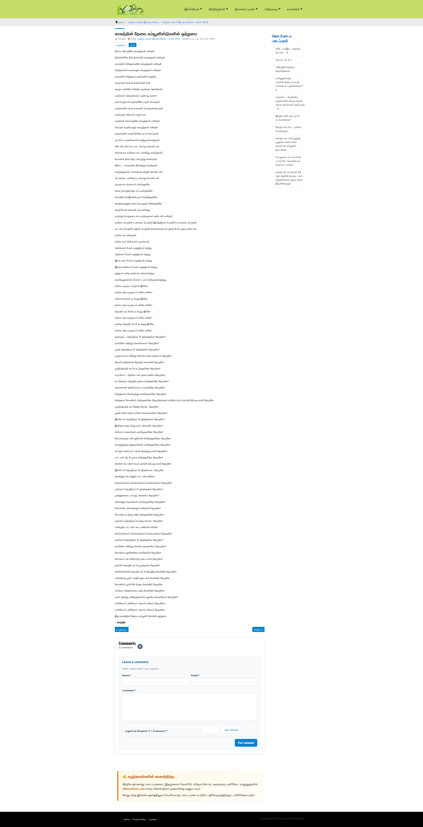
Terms (126, 819)
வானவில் (293, 8)
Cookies (153, 819)
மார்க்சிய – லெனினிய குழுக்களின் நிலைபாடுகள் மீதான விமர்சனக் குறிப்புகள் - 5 (290, 102)
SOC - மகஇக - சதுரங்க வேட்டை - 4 (288, 50)
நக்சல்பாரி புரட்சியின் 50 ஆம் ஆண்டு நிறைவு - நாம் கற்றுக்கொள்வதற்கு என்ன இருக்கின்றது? (289, 177)
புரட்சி (132, 45)
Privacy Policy (139, 819)
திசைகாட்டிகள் (245, 8)
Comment (129, 690)
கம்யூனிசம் (120, 45)
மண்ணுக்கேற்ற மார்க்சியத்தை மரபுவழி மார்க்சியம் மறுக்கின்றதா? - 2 (290, 84)
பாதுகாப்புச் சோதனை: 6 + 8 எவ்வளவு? (146, 730)
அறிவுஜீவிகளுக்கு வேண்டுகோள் (285, 68)
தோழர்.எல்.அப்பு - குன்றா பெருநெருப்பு (288, 128)
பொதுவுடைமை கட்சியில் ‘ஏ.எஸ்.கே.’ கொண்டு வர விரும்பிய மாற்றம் (288, 160)
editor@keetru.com (133, 789)
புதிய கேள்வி (231, 730)
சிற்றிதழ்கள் (217, 8)
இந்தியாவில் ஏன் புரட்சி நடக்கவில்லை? (288, 117)
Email (195, 675)
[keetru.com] (130, 8)
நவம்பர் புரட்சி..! (284, 59)
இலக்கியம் (192, 8)
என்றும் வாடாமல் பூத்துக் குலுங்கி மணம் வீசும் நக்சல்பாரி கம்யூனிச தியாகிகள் (288, 144)
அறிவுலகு (271, 8)
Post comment (246, 743)
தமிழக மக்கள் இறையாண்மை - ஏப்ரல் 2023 (159, 38)
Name (126, 675)
